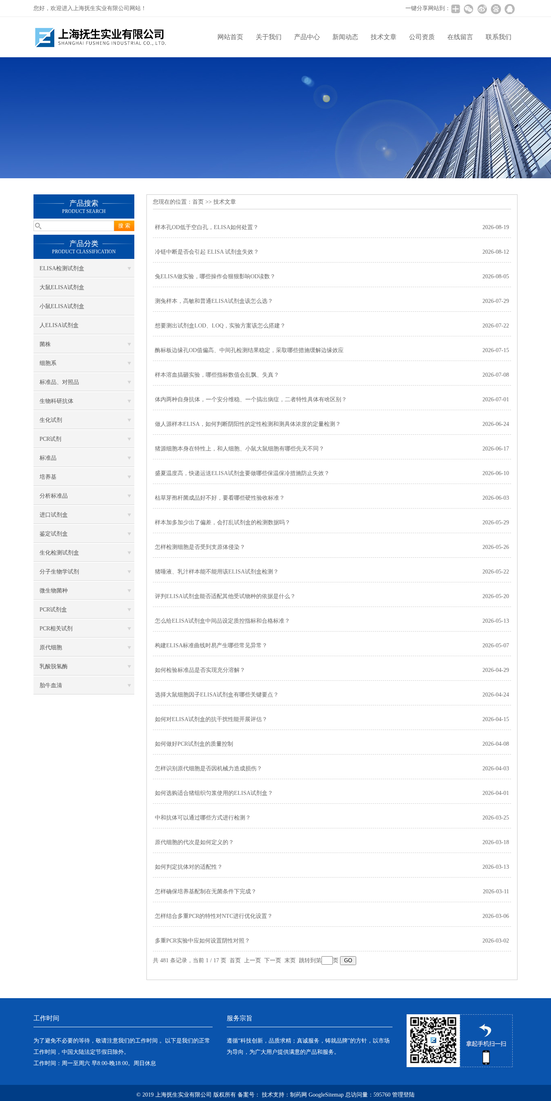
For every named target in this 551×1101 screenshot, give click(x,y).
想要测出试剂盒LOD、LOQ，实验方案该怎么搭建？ (220, 326)
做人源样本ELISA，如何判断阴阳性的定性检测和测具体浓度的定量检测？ (248, 424)
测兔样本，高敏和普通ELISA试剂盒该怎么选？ (214, 301)
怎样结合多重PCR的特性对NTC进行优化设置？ (214, 916)
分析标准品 (54, 496)
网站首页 (230, 36)
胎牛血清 (51, 685)
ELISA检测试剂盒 (62, 268)
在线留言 (460, 36)
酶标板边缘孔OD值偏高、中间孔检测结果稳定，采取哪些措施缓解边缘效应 (249, 350)
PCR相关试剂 (56, 629)
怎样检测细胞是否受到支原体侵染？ (200, 547)
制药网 (298, 1095)
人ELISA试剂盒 (59, 325)
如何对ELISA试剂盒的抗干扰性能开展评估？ (211, 719)
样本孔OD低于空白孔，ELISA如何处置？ (207, 227)
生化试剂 (51, 420)
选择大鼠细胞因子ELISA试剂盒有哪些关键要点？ (217, 695)
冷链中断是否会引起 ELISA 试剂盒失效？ (207, 252)
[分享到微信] (468, 8)
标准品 (48, 458)
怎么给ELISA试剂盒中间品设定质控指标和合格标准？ (222, 621)
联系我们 (498, 36)
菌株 (45, 344)
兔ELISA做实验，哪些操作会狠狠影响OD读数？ (215, 276)
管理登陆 (403, 1095)
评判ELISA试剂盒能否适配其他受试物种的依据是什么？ (225, 596)
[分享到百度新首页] (495, 8)
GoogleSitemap (326, 1095)
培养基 (48, 477)
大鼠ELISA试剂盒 (62, 287)
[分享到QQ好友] (509, 8)
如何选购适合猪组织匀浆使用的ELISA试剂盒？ (214, 793)
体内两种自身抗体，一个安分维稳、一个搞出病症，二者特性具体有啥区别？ (251, 399)
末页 (290, 960)
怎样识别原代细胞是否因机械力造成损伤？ (208, 768)
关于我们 (269, 36)
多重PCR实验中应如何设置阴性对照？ (202, 941)
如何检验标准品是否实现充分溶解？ (200, 670)
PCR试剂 (50, 439)
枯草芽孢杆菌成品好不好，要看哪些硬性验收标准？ (220, 498)
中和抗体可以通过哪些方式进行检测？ (203, 818)
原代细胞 (51, 647)
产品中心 (307, 36)
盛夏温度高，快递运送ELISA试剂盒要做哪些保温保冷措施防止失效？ (242, 473)
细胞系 (48, 363)
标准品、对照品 (59, 382)
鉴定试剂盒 (54, 534)
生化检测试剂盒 (59, 553)
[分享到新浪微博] (482, 8)
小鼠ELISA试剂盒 (62, 306)
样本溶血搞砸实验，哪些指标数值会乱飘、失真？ (217, 375)
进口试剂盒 (54, 515)
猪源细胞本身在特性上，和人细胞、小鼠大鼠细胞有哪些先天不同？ (239, 449)
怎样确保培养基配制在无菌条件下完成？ (206, 891)
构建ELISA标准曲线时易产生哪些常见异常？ (211, 645)
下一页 (272, 960)
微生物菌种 (54, 591)
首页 (198, 202)
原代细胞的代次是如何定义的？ (194, 842)
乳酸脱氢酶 (54, 666)
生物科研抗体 (56, 401)
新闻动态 (345, 36)
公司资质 (422, 36)
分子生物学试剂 (59, 572)
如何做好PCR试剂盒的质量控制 (194, 744)
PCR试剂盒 (53, 610)
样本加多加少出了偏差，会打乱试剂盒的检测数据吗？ (222, 522)
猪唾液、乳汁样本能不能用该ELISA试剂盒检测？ (217, 572)
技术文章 (384, 36)
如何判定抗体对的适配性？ (189, 867)
